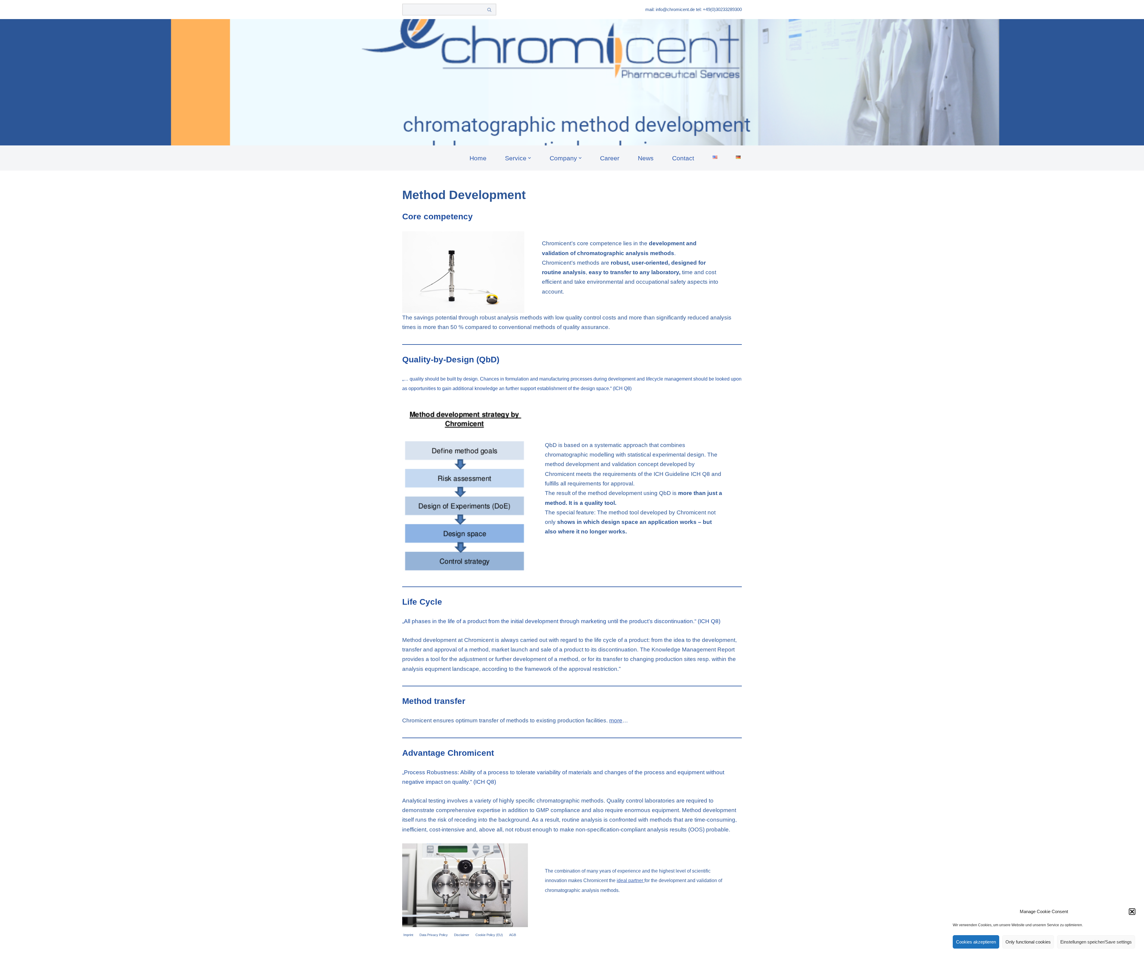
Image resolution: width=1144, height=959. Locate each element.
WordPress (467, 950)
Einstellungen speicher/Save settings (1096, 941)
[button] (1132, 912)
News (646, 158)
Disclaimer (461, 935)
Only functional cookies (1028, 941)
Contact (683, 158)
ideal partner (630, 880)
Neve (409, 950)
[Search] (489, 9)
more (615, 720)
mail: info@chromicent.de (670, 9)
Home (478, 158)
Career (609, 158)
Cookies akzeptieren (976, 941)
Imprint (408, 935)
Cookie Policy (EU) (489, 935)
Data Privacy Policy (433, 935)
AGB (512, 935)
